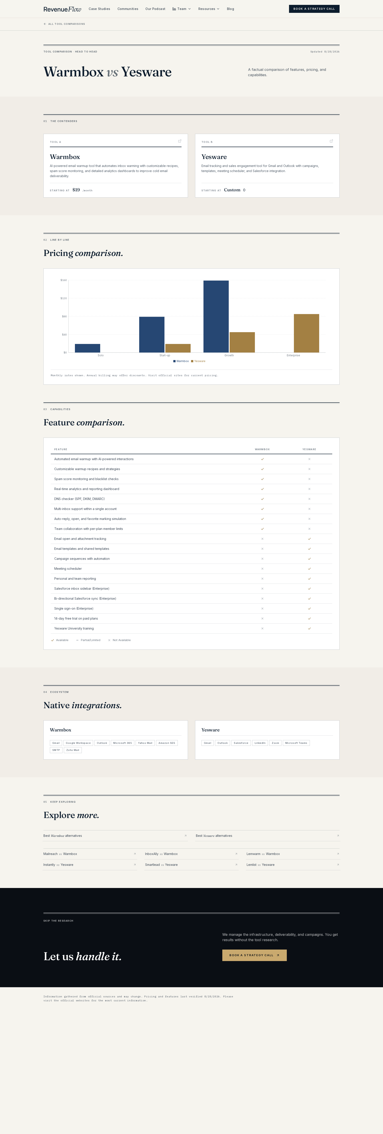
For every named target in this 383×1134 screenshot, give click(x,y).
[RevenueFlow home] (62, 9)
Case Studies (99, 9)
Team (181, 9)
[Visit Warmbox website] (180, 141)
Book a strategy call (251, 955)
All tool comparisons (66, 23)
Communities (128, 9)
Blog (230, 9)
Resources (206, 9)
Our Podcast (155, 9)
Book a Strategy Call (314, 8)
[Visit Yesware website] (331, 141)
